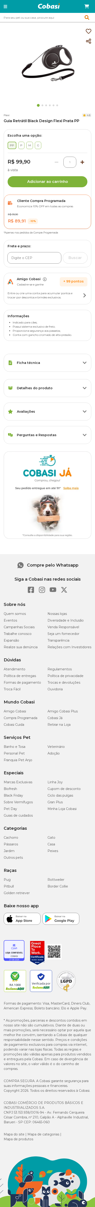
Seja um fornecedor (63, 634)
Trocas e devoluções (64, 682)
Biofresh (10, 789)
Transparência (58, 640)
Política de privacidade (65, 676)
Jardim (9, 851)
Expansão (11, 640)
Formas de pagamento (22, 682)
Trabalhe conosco (18, 634)
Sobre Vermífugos (18, 802)
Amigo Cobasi (15, 711)
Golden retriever (17, 893)
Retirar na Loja (59, 725)
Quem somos (15, 614)
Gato (51, 837)
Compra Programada (20, 718)
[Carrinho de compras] (86, 6)
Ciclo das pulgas (60, 795)
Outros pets (13, 858)
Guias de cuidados (18, 815)
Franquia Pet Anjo (18, 760)
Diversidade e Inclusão (66, 620)
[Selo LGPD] (66, 992)
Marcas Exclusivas (18, 782)
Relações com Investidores (69, 647)
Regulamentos (60, 669)
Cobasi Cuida (14, 725)
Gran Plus (55, 802)
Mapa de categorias (43, 1134)
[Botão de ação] (85, 295)
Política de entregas (20, 676)
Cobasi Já (55, 718)
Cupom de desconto (64, 789)
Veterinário (56, 747)
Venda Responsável (63, 627)
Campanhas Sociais (19, 627)
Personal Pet (14, 753)
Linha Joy (55, 782)
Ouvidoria (55, 689)
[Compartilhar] (88, 41)
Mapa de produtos (18, 1139)
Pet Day (10, 809)
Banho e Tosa (14, 747)
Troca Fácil (12, 689)
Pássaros (11, 844)
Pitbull (9, 886)
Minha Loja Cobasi (62, 809)
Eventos (10, 620)
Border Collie (58, 886)
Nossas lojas (57, 614)
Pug (7, 880)
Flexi (6, 115)
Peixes (53, 851)
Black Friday (13, 795)
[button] (5, 6)
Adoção (54, 753)
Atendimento (14, 669)
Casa (51, 844)
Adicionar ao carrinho (47, 181)
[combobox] (47, 17)
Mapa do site (14, 1134)
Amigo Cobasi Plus (63, 711)
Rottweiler (56, 880)
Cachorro (11, 837)
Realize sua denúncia (21, 647)
